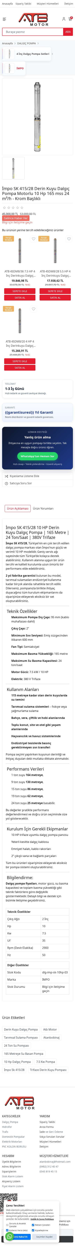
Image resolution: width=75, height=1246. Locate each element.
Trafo (5, 1131)
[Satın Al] (19, 298)
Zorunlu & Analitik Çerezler (17, 1225)
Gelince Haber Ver (16, 218)
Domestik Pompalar (13, 1136)
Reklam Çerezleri (42, 1225)
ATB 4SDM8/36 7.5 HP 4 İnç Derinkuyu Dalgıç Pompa (20, 273)
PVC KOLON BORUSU (14, 1146)
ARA (68, 32)
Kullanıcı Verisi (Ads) (18, 1230)
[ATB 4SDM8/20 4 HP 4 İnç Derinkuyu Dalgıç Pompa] (19, 321)
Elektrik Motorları (12, 1141)
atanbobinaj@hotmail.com (55, 1161)
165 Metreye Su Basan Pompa (23, 1054)
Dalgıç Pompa (10, 1122)
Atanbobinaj (51, 1037)
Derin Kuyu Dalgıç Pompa (21, 1029)
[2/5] (6, 208)
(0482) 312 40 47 (49, 1166)
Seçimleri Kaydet (44, 1236)
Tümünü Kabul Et (18, 1236)
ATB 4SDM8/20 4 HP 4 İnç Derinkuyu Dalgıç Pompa (20, 344)
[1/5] (4, 208)
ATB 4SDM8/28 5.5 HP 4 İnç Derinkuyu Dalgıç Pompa (55, 273)
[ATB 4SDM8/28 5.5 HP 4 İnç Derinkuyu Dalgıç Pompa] (55, 250)
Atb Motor (50, 1029)
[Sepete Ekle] (19, 291)
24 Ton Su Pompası (16, 1046)
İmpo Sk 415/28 (14, 1070)
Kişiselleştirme (41, 1230)
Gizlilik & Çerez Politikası (42, 1219)
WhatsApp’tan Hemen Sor (37, 456)
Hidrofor (7, 1126)
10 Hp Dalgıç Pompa (17, 1062)
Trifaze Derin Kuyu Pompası (48, 1070)
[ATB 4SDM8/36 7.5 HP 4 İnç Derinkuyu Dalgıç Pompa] (19, 250)
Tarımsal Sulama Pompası (21, 1037)
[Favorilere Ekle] (34, 239)
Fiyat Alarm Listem (13, 1186)
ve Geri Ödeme (54, 1131)
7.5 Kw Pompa (45, 1062)
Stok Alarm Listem (12, 1176)
